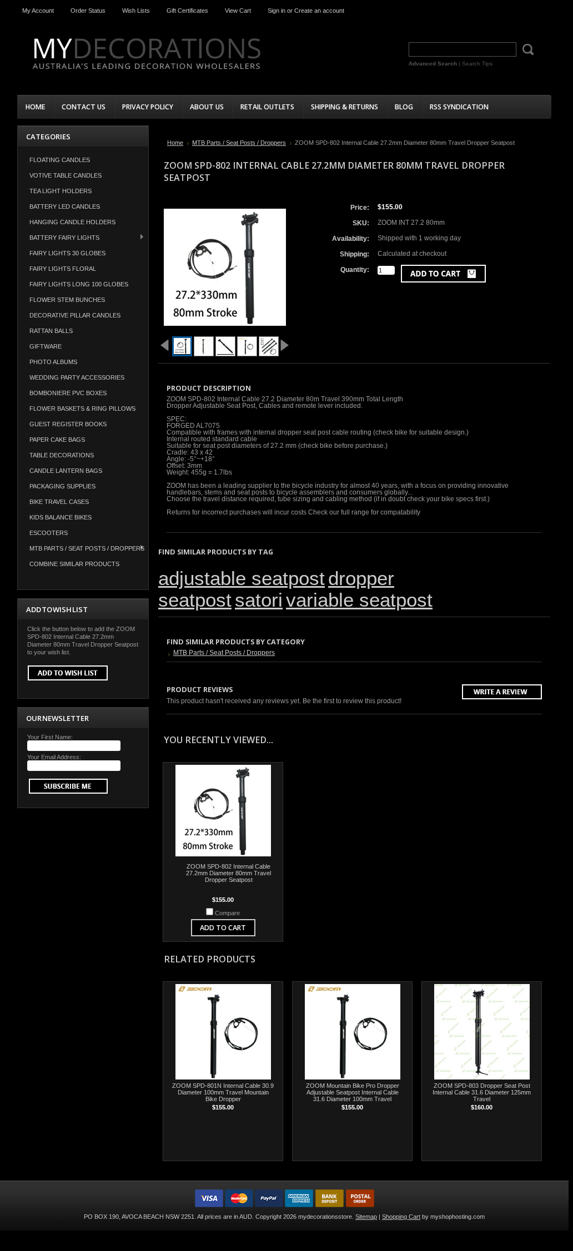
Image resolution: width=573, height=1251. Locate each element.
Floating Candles (59, 160)
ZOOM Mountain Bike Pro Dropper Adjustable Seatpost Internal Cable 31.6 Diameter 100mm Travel (352, 1092)
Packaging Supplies (62, 486)
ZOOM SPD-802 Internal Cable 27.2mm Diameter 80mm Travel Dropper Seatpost (228, 873)
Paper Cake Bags (57, 439)
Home (175, 142)
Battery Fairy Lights (58, 237)
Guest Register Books (68, 424)
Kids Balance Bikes (60, 517)
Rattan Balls (51, 330)
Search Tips (477, 63)
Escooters (48, 532)
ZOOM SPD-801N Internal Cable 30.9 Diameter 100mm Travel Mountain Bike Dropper (223, 1092)
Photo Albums (53, 362)
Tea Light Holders (60, 191)
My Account (38, 10)
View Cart (238, 10)
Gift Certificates (187, 10)
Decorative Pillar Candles (74, 315)
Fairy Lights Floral (62, 268)
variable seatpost (359, 600)
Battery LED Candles (64, 206)
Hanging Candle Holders (72, 222)
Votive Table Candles (65, 175)
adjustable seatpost (241, 578)
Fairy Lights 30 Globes (67, 253)
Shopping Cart (401, 1216)
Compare (227, 913)
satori (259, 600)
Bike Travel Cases (59, 501)
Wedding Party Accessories (76, 377)
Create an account (319, 10)
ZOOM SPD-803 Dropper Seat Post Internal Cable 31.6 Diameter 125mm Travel (482, 1092)
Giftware (45, 346)
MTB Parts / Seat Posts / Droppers (81, 548)
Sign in (276, 10)
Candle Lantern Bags (65, 470)
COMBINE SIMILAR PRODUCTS (74, 564)
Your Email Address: (54, 757)
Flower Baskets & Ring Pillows (82, 408)
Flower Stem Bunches (67, 299)
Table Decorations (61, 455)
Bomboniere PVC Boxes (68, 393)
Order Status (88, 10)
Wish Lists (136, 10)
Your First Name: (50, 737)
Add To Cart (223, 927)
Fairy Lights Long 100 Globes (78, 284)
